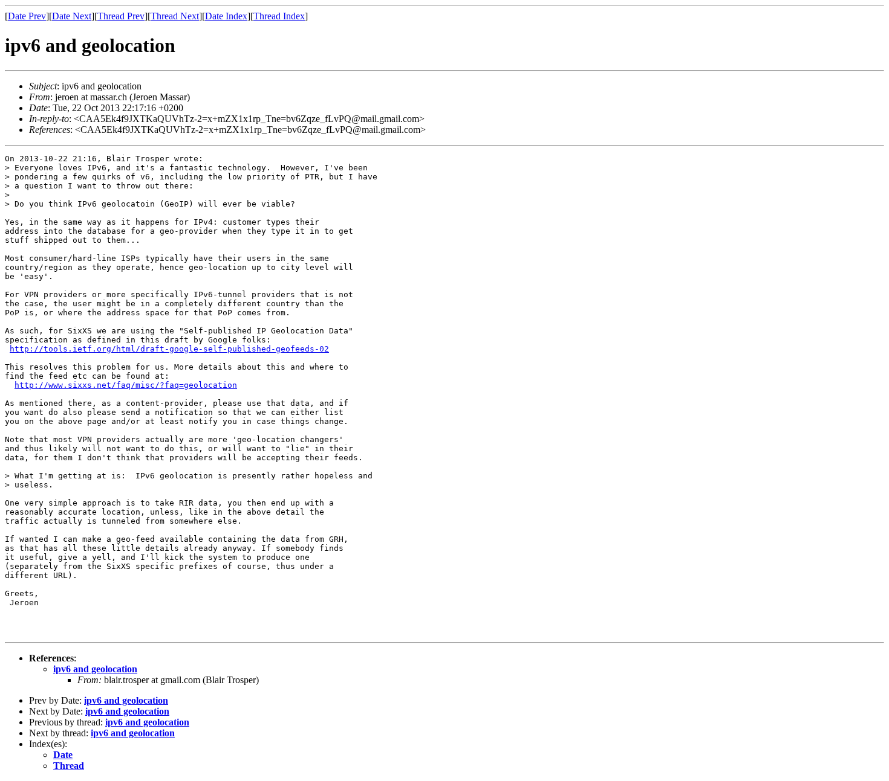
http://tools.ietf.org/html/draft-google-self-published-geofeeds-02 (169, 348)
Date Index (226, 16)
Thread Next (175, 16)
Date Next (71, 16)
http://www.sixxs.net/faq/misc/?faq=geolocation (126, 385)
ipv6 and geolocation (95, 669)
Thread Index (279, 16)
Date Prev (27, 16)
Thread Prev (121, 16)
